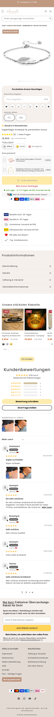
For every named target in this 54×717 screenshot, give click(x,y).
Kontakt (5, 670)
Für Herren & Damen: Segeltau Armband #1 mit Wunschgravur (11, 334)
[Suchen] (50, 18)
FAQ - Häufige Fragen (12, 674)
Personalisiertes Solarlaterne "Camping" (35, 334)
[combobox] (27, 18)
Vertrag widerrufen (11, 679)
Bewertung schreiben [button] (27, 401)
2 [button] (26, 592)
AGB (4, 666)
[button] (2, 11)
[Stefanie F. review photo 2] (25, 473)
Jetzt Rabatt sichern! (27, 628)
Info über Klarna (35, 666)
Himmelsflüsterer (30, 715)
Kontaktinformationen (38, 658)
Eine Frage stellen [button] (27, 407)
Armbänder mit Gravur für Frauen (34, 26)
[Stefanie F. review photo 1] (12, 473)
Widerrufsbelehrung (11, 662)
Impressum (7, 653)
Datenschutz (8, 658)
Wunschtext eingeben (12, 94)
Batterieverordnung (37, 662)
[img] (11, 456)
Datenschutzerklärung (30, 640)
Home (4, 26)
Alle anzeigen (27, 359)
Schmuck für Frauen (14, 26)
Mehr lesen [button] (47, 507)
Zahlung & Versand (36, 653)
